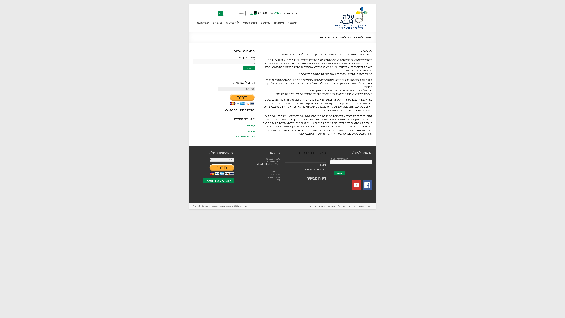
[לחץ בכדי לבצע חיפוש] (220, 13)
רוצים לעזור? (249, 22)
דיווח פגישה (316, 178)
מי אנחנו (279, 22)
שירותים (265, 22)
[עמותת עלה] (351, 8)
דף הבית (292, 22)
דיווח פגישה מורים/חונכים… (241, 136)
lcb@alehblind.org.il (266, 164)
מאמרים (217, 22)
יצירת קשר (203, 22)
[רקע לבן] (251, 13)
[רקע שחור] (255, 13)
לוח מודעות (232, 22)
